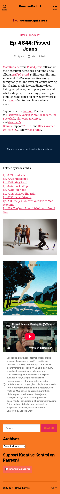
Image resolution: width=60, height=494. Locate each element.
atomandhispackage (40, 357)
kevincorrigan (24, 384)
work (30, 410)
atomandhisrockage (17, 361)
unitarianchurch (36, 407)
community (32, 364)
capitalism (43, 361)
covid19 (29, 367)
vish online (34, 130)
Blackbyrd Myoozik (18, 115)
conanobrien (45, 364)
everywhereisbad (32, 374)
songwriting (27, 400)
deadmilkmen (25, 371)
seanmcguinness (37, 397)
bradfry (32, 361)
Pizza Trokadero (41, 115)
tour (11, 100)
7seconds (12, 357)
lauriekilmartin (48, 384)
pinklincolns (27, 394)
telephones (27, 404)
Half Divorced (20, 74)
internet (38, 381)
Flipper (45, 374)
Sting (10, 404)
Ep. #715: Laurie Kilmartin (19, 193)
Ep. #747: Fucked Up (15, 186)
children (11, 364)
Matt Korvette (11, 67)
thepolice (12, 407)
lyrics (10, 387)
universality (13, 410)
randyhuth (12, 397)
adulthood (23, 357)
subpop (17, 404)
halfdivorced (37, 377)
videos (23, 410)
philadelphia (13, 394)
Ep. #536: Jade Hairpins (17, 197)
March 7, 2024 (39, 56)
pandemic (33, 390)
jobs (45, 381)
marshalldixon (31, 387)
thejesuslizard (42, 404)
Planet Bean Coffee (28, 118)
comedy (20, 364)
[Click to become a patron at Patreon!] (30, 469)
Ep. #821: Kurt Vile (14, 175)
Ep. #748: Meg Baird (15, 182)
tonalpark (22, 407)
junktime (11, 384)
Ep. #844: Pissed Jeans (30, 45)
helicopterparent (15, 381)
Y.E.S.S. (27, 126)
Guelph (26, 377)
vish (23, 56)
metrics (11, 390)
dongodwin (39, 371)
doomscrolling (14, 374)
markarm (18, 387)
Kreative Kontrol (30, 6)
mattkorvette (46, 387)
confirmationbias (15, 367)
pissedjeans (40, 394)
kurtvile (36, 384)
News (23, 35)
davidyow (48, 367)
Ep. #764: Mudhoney (15, 179)
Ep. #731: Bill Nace (14, 190)
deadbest (12, 371)
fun (19, 377)
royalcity (23, 397)
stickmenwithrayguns (45, 400)
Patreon (27, 111)
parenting (44, 390)
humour (29, 381)
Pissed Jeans (34, 67)
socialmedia (13, 400)
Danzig (38, 367)
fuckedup (12, 377)
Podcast (34, 35)
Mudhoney (21, 390)
